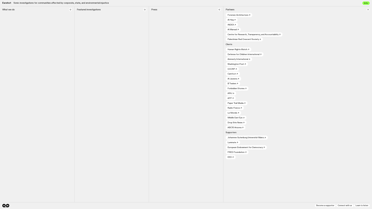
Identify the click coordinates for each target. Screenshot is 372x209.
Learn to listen (362, 205)
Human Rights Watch (238, 49)
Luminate (233, 142)
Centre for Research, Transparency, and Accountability (254, 34)
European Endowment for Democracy (246, 147)
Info (366, 3)
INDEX (232, 24)
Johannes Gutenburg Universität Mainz (247, 137)
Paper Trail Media (237, 103)
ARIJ (231, 93)
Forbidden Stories (237, 88)
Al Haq (232, 19)
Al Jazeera (233, 78)
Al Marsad (233, 29)
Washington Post (237, 64)
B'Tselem (233, 83)
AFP (231, 98)
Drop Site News (236, 122)
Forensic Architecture (239, 15)
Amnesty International (239, 59)
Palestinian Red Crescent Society (244, 39)
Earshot (6, 2)
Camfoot (233, 73)
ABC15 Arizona (236, 127)
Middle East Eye (236, 117)
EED (231, 157)
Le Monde (233, 113)
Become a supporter (325, 205)
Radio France (235, 108)
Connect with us (345, 205)
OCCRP (232, 69)
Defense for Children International (245, 54)
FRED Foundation (237, 152)
